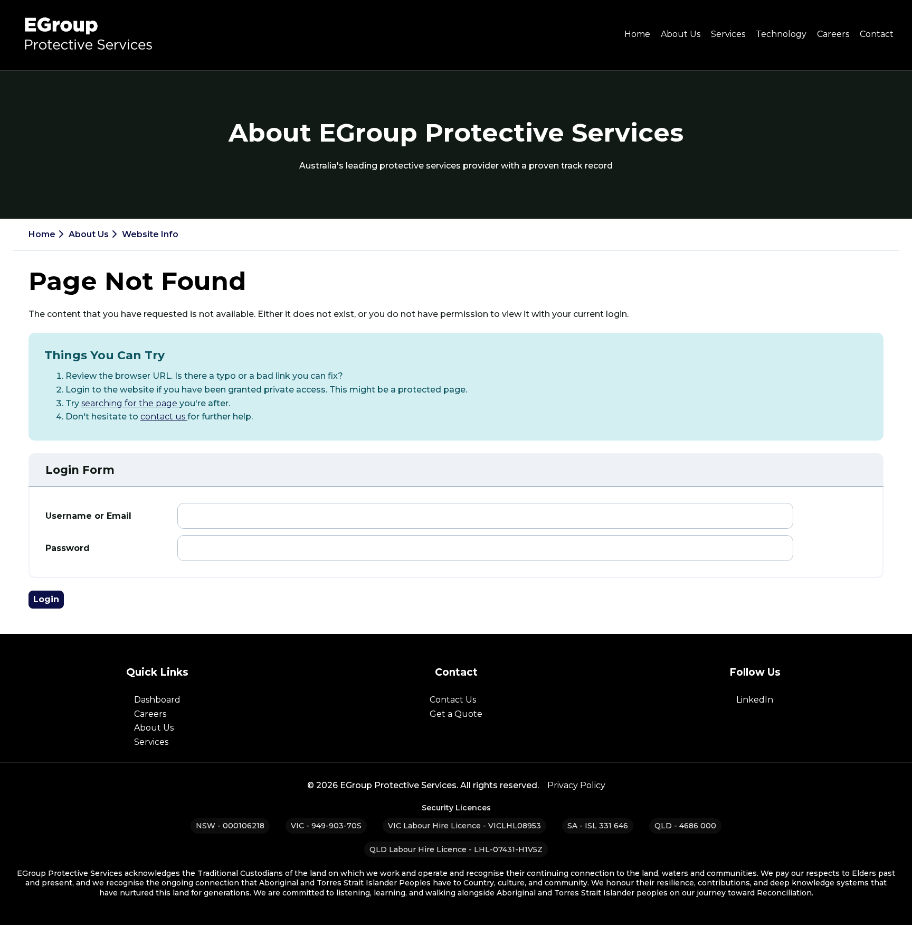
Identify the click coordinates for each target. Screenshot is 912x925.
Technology (781, 34)
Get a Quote (456, 714)
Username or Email (88, 516)
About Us (680, 34)
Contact (877, 34)
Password (67, 548)
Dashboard (157, 700)
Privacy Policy (576, 785)
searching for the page (130, 403)
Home (637, 34)
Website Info (150, 234)
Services (728, 34)
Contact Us (453, 700)
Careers (833, 34)
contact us (163, 417)
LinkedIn (754, 700)
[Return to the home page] (86, 57)
